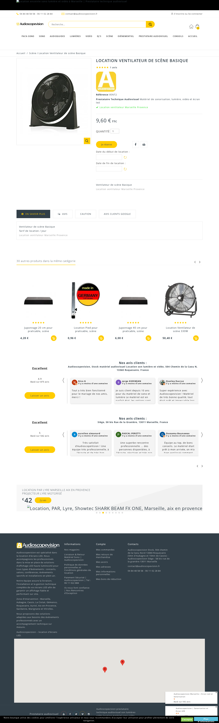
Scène (109, 36)
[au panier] (54, 338)
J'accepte (187, 719)
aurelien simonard (89, 433)
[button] (122, 663)
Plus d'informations (206, 719)
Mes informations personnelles (105, 573)
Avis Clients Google (117, 213)
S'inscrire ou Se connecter (187, 13)
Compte (101, 544)
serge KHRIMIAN (131, 381)
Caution (85, 213)
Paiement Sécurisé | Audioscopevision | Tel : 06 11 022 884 (77, 580)
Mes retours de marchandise (104, 556)
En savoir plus (35, 213)
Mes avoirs (102, 562)
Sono (42, 36)
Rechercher (150, 24)
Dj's (99, 36)
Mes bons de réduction (108, 579)
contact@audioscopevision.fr (81, 13)
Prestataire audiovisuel (153, 36)
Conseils (178, 36)
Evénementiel (126, 36)
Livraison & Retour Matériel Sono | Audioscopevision (74, 557)
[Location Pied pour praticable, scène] (38, 300)
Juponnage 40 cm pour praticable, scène (86, 329)
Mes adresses (103, 566)
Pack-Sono (28, 36)
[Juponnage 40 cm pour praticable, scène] (86, 300)
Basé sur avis (182, 701)
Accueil (193, 36)
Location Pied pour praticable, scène (38, 329)
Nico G (82, 381)
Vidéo (89, 36)
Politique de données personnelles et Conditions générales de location (77, 568)
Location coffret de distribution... (180, 329)
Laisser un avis (39, 395)
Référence (102, 94)
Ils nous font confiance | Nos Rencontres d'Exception (76, 590)
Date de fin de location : (111, 163)
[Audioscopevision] (30, 24)
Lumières (75, 36)
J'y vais (43, 500)
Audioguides (57, 36)
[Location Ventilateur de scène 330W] (133, 300)
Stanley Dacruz (175, 381)
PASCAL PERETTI (131, 433)
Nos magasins (72, 549)
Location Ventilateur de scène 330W (133, 329)
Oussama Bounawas (178, 433)
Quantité (103, 131)
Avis (64, 213)
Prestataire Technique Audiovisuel (118, 99)
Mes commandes (105, 549)
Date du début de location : (113, 151)
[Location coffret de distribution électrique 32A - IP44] (181, 300)
